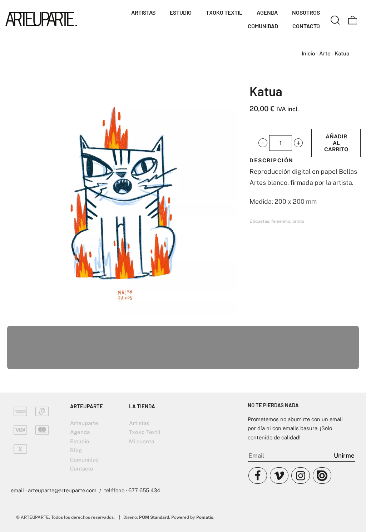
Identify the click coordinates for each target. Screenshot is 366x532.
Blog (76, 450)
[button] (262, 143)
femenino (280, 221)
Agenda (80, 432)
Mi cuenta (141, 441)
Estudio (79, 441)
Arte (325, 53)
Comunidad (84, 460)
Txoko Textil (144, 432)
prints (298, 221)
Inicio (308, 53)
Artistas (139, 423)
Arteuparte (84, 423)
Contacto (81, 469)
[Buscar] (335, 19)
